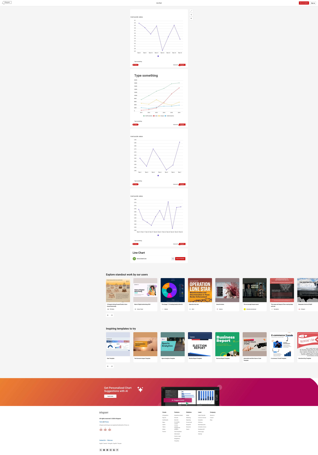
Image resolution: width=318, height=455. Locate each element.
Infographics (165, 415)
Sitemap (200, 434)
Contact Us (102, 440)
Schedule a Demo (202, 427)
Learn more (110, 396)
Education (188, 427)
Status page (201, 431)
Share (136, 64)
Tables (163, 427)
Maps (163, 422)
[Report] (191, 18)
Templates (176, 440)
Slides (163, 429)
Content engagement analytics (177, 427)
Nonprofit (188, 424)
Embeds (176, 417)
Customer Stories (202, 417)
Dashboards (165, 420)
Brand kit (176, 420)
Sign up (313, 3)
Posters (164, 431)
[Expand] (191, 10)
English (101, 443)
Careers (211, 417)
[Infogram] (6, 3)
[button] (159, 56)
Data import (177, 434)
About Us (212, 415)
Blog (211, 420)
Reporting (188, 420)
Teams (187, 429)
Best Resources (201, 424)
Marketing (188, 417)
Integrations (177, 438)
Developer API (201, 429)
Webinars (200, 422)
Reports (164, 417)
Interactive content (178, 415)
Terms (101, 422)
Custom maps (177, 436)
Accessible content (176, 422)
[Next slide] (111, 315)
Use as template (304, 3)
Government (189, 422)
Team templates (178, 431)
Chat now (110, 440)
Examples (200, 420)
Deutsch (105, 443)
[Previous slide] (107, 315)
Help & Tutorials (201, 415)
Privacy (107, 422)
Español (115, 443)
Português (110, 443)
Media (187, 415)
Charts (163, 424)
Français (119, 443)
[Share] (191, 14)
